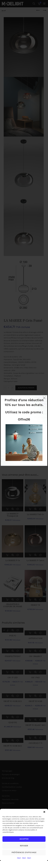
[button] (44, 812)
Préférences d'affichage (24, 852)
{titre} (19, 858)
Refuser (24, 846)
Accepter (24, 839)
